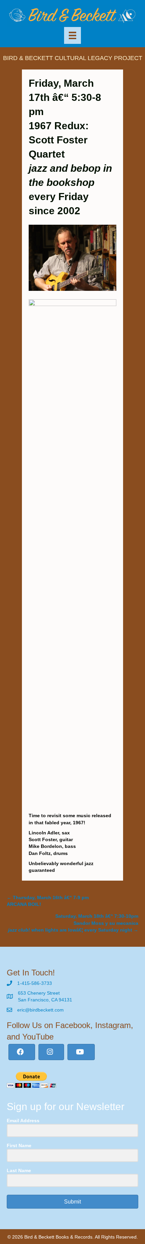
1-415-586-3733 (34, 983)
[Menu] (72, 35)
